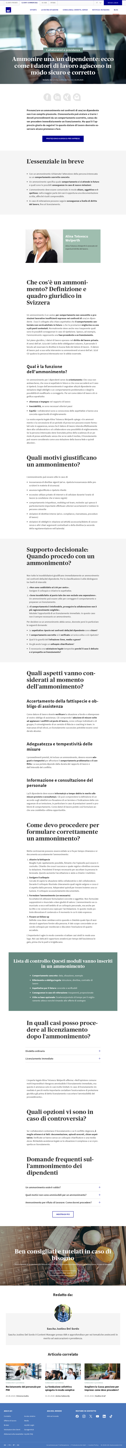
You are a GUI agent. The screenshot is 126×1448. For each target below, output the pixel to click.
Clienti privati (12, 3)
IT (14, 1445)
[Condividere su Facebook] (47, 97)
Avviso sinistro (29, 1416)
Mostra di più (63, 1214)
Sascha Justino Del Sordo (62, 80)
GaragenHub (29, 1429)
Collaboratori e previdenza (63, 50)
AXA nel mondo (53, 1416)
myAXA (53, 3)
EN (18, 1445)
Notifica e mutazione (101, 10)
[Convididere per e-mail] (77, 97)
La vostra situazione (49, 10)
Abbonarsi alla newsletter (14, 1434)
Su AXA (44, 3)
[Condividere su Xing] (67, 97)
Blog (116, 10)
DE (5, 1445)
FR (9, 1445)
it (97, 3)
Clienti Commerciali (30, 3)
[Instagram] (84, 1416)
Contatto (7, 1416)
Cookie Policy (93, 1445)
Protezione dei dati (78, 1445)
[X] (91, 1416)
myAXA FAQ (28, 1434)
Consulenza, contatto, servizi (75, 10)
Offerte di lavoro (10, 1421)
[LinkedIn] (105, 1416)
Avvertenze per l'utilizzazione (58, 1445)
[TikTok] (112, 1416)
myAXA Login (29, 1425)
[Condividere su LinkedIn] (57, 97)
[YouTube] (98, 1416)
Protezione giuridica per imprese (63, 138)
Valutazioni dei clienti (12, 1429)
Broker (6, 1425)
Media (26, 1421)
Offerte (33, 10)
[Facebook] (78, 1416)
